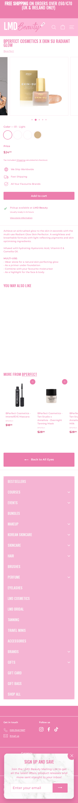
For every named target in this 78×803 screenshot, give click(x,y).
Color (14, 126)
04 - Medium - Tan (37, 135)
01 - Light (8, 135)
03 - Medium (28, 135)
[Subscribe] (60, 788)
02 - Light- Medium (18, 135)
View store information (21, 218)
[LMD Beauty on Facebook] (49, 729)
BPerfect (29, 374)
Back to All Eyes (42, 459)
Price (7, 146)
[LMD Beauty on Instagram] (41, 729)
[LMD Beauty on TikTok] (56, 729)
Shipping (20, 160)
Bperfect (9, 51)
